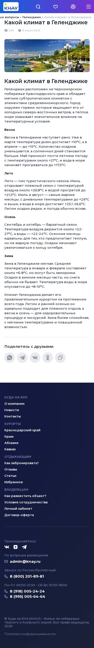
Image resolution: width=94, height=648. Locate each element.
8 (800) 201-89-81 (27, 576)
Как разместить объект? (25, 496)
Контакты (12, 416)
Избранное (13, 482)
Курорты (12, 423)
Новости (11, 410)
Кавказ (10, 449)
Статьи (10, 476)
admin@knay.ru (25, 561)
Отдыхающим (17, 456)
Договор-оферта (19, 515)
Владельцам (16, 489)
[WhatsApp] (9, 357)
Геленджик (32, 17)
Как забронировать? (21, 463)
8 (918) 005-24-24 (27, 591)
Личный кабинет (18, 509)
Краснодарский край (22, 430)
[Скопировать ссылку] (60, 357)
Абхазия (11, 443)
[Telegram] (22, 357)
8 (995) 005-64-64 (27, 596)
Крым (9, 437)
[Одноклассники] (47, 357)
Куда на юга (16, 397)
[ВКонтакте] (35, 357)
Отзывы (10, 469)
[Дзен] (15, 547)
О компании (14, 404)
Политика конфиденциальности (30, 634)
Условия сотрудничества (26, 502)
